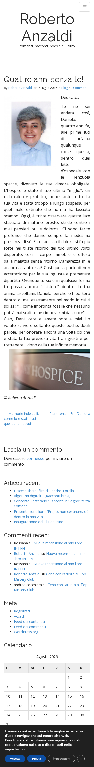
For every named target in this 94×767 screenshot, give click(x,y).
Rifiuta (36, 759)
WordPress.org (26, 631)
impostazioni (15, 749)
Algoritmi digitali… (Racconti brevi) (42, 495)
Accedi (19, 616)
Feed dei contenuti (29, 621)
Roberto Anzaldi (47, 27)
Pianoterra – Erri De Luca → (69, 416)
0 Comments (80, 87)
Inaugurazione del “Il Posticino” (39, 521)
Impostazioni (61, 759)
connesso (36, 458)
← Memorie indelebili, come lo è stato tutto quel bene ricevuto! (21, 418)
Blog (64, 87)
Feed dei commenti (30, 626)
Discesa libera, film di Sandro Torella (44, 490)
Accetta (15, 759)
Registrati (22, 611)
